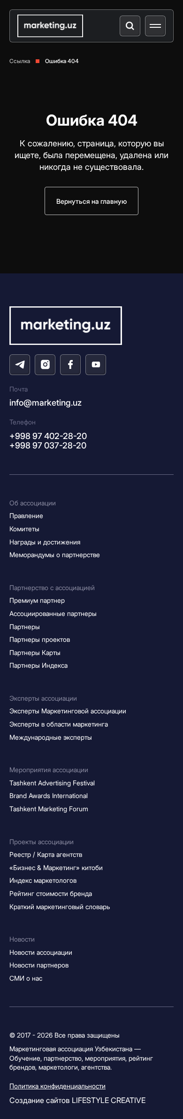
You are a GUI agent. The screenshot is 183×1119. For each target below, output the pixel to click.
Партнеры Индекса (38, 665)
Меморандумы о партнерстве (54, 555)
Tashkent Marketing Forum (48, 809)
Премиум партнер (37, 600)
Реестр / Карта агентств (45, 854)
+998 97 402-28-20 (48, 436)
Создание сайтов (77, 1100)
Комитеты (24, 529)
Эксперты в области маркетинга (58, 724)
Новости (22, 939)
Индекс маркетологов (42, 880)
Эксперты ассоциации (43, 698)
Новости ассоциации (40, 952)
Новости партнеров (39, 965)
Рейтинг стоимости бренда (50, 893)
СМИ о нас (25, 978)
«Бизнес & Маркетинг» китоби (56, 867)
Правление (26, 516)
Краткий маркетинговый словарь (59, 907)
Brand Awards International (48, 795)
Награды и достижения (44, 542)
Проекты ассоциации (41, 842)
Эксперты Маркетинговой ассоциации (67, 711)
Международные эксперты (50, 737)
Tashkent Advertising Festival (52, 783)
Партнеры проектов (39, 639)
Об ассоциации (32, 503)
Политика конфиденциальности (57, 1086)
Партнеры (24, 627)
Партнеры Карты (35, 652)
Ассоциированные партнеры (53, 613)
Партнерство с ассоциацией (52, 587)
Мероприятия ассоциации (48, 770)
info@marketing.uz (45, 403)
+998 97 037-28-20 (47, 445)
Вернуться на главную (91, 201)
